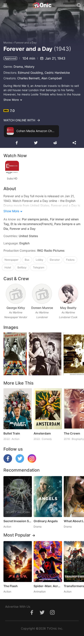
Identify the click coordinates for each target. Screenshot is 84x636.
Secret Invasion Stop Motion (17, 521)
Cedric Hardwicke (57, 72)
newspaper (11, 259)
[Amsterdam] (48, 408)
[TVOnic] (42, 5)
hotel (8, 267)
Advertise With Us (17, 606)
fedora (70, 259)
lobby (39, 259)
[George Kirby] (15, 294)
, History (28, 66)
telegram (38, 267)
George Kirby (15, 308)
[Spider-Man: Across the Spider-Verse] (48, 561)
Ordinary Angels (46, 521)
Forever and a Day (25, 42)
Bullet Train (11, 433)
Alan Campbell (51, 78)
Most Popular (17, 535)
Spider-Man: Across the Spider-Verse (48, 586)
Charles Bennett (28, 78)
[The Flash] (17, 561)
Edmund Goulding (30, 72)
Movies (7, 42)
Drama (18, 66)
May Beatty (68, 308)
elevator (55, 259)
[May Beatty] (68, 294)
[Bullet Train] (17, 408)
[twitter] (20, 461)
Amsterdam (42, 433)
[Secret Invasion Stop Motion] (17, 496)
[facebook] (7, 461)
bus (27, 259)
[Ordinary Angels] (48, 496)
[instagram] (32, 461)
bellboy (21, 267)
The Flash (10, 586)
